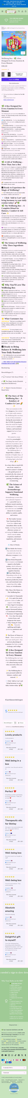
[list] (14, 43)
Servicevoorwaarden (5, 1081)
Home (2, 27)
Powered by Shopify (18, 1077)
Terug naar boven (13, 1025)
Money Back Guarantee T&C (17, 1082)
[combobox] (15, 726)
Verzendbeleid (19, 1081)
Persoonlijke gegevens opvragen (11, 1079)
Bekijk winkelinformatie (9, 99)
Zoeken (2, 1079)
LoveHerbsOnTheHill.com (9, 1077)
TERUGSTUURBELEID (6, 1082)
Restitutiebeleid (13, 1081)
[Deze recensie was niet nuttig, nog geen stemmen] (21, 749)
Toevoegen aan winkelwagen (19, 74)
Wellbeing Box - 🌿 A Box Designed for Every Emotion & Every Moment (13, 28)
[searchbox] (8, 723)
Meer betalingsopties (14, 83)
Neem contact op (21, 1079)
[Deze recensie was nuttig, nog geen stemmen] (18, 749)
